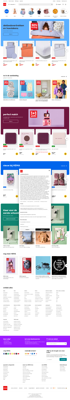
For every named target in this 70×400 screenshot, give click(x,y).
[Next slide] (66, 50)
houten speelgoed (49, 311)
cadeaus (25, 311)
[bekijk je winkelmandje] (65, 4)
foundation (37, 308)
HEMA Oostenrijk (62, 370)
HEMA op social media (26, 372)
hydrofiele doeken (6, 301)
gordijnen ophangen (17, 322)
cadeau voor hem (27, 314)
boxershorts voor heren (39, 300)
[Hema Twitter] (6, 353)
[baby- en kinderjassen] (59, 91)
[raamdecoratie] (43, 91)
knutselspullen (5, 314)
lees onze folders (26, 369)
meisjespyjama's (16, 297)
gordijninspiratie (6, 322)
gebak (57, 292)
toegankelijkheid (31, 388)
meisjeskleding (16, 294)
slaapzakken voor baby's (7, 297)
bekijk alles (35, 168)
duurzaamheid (44, 369)
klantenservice (44, 375)
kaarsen (47, 301)
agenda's (4, 308)
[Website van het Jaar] (59, 267)
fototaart (57, 295)
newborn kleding (6, 300)
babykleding (5, 292)
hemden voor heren (38, 301)
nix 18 (51, 388)
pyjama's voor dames (27, 300)
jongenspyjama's (16, 301)
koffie (57, 298)
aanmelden (63, 359)
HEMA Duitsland (62, 367)
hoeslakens (47, 294)
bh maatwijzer (16, 330)
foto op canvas (58, 314)
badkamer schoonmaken (18, 324)
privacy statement (14, 388)
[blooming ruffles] (59, 237)
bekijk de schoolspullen (10, 218)
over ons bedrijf (44, 366)
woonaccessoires (48, 300)
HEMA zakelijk (44, 373)
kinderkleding (16, 292)
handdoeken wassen (17, 325)
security (25, 388)
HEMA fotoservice (26, 375)
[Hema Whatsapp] (8, 353)
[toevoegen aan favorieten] (16, 42)
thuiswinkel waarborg (61, 388)
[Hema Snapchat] (12, 353)
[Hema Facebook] (4, 353)
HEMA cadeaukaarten (26, 376)
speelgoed (5, 376)
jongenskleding (16, 298)
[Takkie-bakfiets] (43, 267)
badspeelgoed (48, 314)
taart (57, 294)
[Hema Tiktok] (16, 353)
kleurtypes (5, 328)
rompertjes (5, 294)
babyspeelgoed (48, 308)
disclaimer (21, 388)
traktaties (57, 297)
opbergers (47, 298)
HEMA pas (24, 367)
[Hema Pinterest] (14, 353)
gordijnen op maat (49, 295)
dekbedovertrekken (49, 292)
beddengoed (5, 370)
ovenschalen (16, 314)
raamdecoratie (5, 375)
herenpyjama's (37, 295)
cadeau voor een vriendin (7, 325)
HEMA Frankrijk (62, 369)
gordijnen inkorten (17, 327)
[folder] (10, 267)
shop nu (35, 32)
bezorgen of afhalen (8, 342)
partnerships (44, 379)
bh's (25, 297)
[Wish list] (63, 4)
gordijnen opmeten (17, 321)
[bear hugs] (43, 237)
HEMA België (62, 366)
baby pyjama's (5, 298)
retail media (44, 380)
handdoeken (5, 373)
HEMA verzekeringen (26, 379)
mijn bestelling (6, 340)
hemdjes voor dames (27, 301)
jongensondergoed (17, 300)
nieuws (24, 382)
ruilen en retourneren (8, 343)
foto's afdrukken (59, 308)
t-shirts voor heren (38, 297)
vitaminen (36, 314)
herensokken (37, 294)
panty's (25, 298)
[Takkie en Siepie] (10, 237)
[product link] (10, 50)
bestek (15, 308)
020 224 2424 (27, 340)
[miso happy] (26, 237)
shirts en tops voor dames (28, 294)
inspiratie (24, 380)
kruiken (36, 311)
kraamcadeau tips (6, 330)
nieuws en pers (44, 370)
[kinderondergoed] (26, 91)
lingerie (25, 295)
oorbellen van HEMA (6, 324)
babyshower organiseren (7, 327)
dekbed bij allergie (17, 328)
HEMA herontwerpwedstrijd (27, 373)
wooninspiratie (5, 321)
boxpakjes (5, 295)
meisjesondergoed (17, 295)
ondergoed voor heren (39, 298)
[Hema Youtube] (18, 353)
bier (56, 301)
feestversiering (26, 308)
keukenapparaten (17, 311)
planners (4, 311)
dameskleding (26, 292)
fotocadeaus (58, 311)
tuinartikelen (48, 297)
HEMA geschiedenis (45, 372)
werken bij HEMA (44, 367)
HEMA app (24, 366)
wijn (56, 300)
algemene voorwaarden (40, 388)
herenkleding (37, 292)
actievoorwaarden (45, 376)
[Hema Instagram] (10, 353)
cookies (47, 388)
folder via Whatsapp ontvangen (28, 370)
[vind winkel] (65, 343)
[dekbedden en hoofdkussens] (10, 91)
